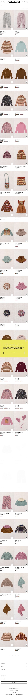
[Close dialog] (26, 341)
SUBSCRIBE (14, 352)
